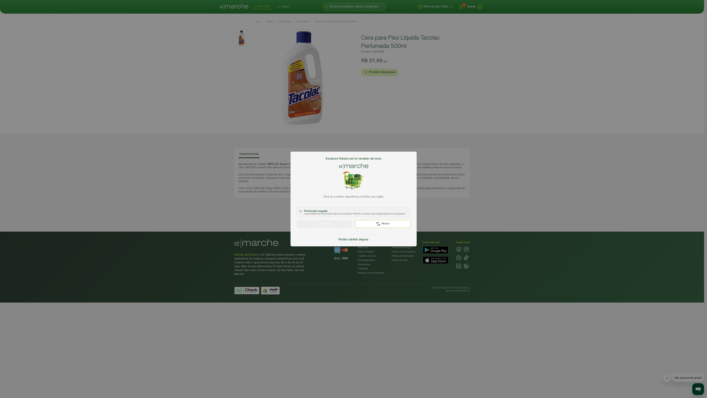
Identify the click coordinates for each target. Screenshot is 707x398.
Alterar (385, 224)
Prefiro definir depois (353, 239)
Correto (327, 224)
